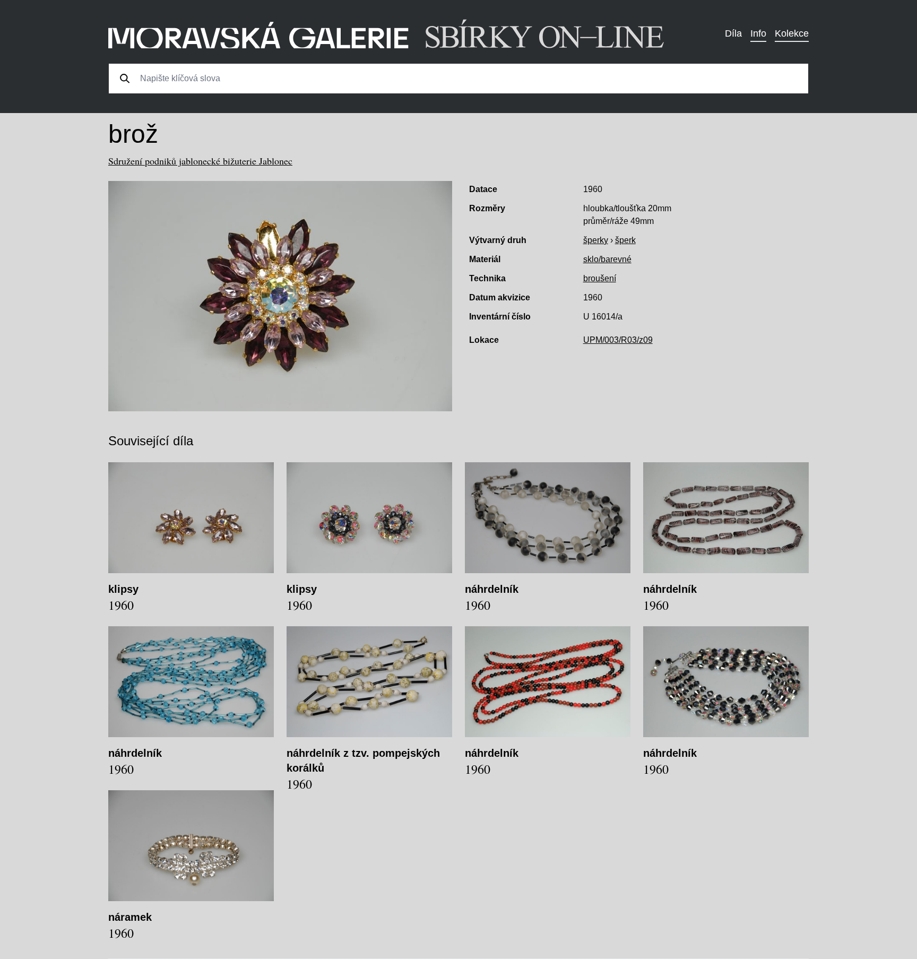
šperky (595, 240)
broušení (599, 278)
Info (758, 33)
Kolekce (792, 33)
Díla (733, 33)
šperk (625, 240)
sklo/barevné (607, 259)
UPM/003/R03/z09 (618, 339)
